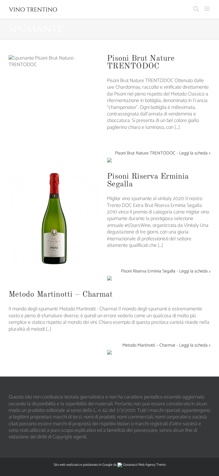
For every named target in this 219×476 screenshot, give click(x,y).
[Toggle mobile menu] (207, 9)
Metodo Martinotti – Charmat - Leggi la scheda (165, 346)
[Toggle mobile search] (196, 9)
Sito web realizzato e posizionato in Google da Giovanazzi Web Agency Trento (110, 464)
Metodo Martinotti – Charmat (61, 295)
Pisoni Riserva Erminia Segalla (148, 180)
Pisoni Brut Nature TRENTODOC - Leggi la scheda (161, 153)
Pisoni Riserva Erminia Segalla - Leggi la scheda (164, 271)
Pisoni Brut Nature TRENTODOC (141, 62)
